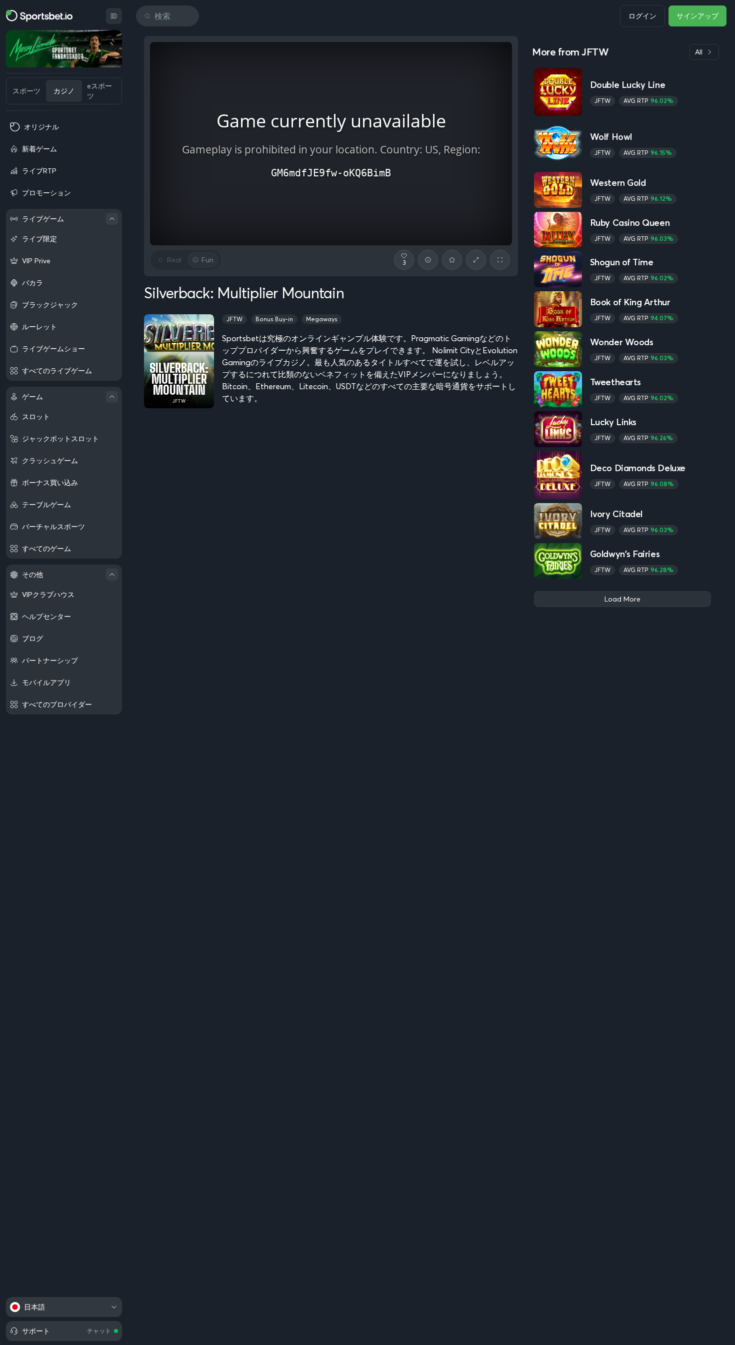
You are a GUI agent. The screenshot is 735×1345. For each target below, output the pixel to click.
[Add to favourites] (452, 260)
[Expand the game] (476, 260)
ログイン (642, 15)
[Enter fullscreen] (500, 260)
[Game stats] (428, 260)
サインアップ (697, 15)
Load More (622, 599)
